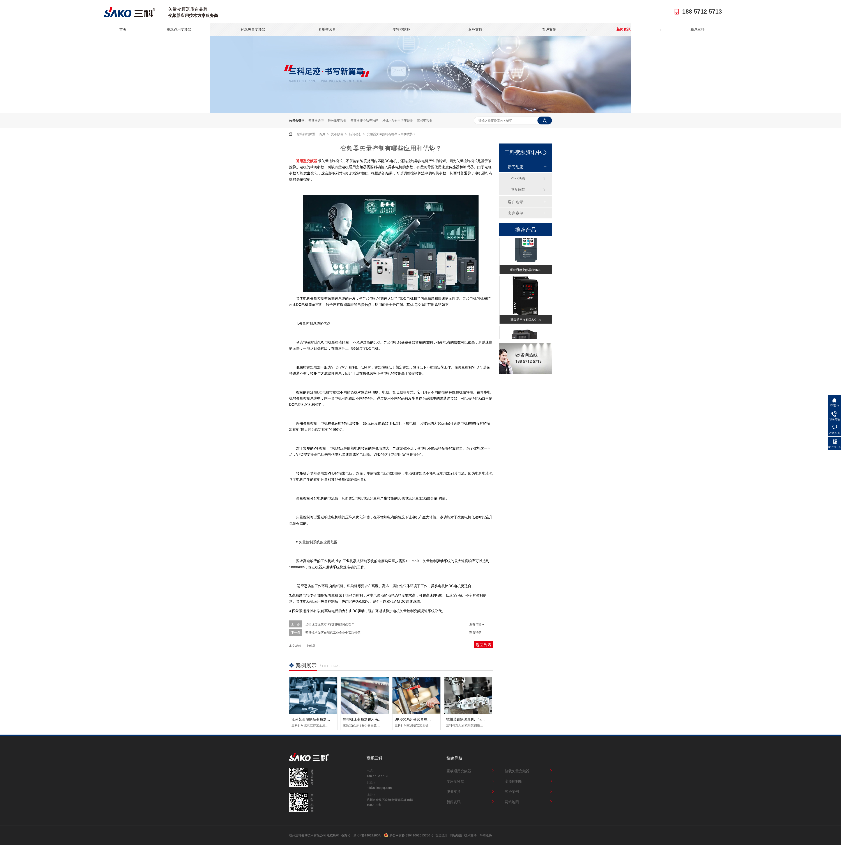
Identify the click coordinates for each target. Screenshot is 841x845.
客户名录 (515, 201)
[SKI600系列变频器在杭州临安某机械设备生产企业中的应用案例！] (416, 695)
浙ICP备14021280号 (367, 835)
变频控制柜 (401, 29)
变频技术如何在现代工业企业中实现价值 (332, 632)
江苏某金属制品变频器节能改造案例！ (321, 719)
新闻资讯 (624, 29)
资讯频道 (337, 134)
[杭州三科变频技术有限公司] (129, 16)
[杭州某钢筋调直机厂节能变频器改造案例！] (468, 695)
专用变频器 (327, 29)
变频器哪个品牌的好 (364, 120)
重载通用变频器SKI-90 (525, 313)
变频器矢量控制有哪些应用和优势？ (391, 134)
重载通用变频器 (179, 29)
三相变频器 (424, 120)
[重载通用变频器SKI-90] (526, 289)
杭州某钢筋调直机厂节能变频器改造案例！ (479, 719)
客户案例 (549, 29)
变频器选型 (316, 120)
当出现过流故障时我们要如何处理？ (329, 624)
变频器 (310, 645)
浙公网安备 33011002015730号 (411, 835)
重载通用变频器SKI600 (525, 263)
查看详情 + (476, 624)
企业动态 (518, 178)
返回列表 (483, 644)
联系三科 (698, 29)
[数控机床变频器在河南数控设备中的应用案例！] (365, 695)
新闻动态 (355, 134)
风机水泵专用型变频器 (397, 120)
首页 (122, 29)
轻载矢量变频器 (253, 29)
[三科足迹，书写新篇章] (420, 111)
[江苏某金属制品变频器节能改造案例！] (313, 695)
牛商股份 (486, 835)
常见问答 (518, 189)
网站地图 (512, 801)
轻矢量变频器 (337, 120)
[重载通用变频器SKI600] (526, 239)
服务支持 (475, 29)
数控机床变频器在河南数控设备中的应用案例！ (380, 719)
